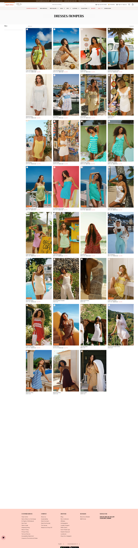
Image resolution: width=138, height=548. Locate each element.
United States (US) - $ (72, 543)
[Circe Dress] (66, 95)
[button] (133, 5)
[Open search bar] (85, 4)
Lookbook (63, 534)
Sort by (29, 26)
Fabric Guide (25, 525)
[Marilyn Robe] (93, 371)
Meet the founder (45, 523)
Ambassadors (64, 523)
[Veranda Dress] (39, 95)
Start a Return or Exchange (29, 519)
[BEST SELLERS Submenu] (57, 8)
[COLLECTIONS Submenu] (88, 8)
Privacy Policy (25, 531)
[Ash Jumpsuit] (121, 233)
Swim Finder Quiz (65, 529)
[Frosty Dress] (93, 49)
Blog (62, 517)
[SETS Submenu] (70, 8)
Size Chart (24, 523)
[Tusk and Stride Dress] (39, 49)
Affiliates (63, 521)
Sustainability (44, 519)
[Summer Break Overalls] (66, 279)
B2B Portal (83, 519)
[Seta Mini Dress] (39, 279)
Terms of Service (26, 534)
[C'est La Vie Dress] (121, 279)
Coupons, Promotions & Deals (29, 538)
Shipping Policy (26, 527)
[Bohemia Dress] (39, 371)
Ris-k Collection (65, 519)
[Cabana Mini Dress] (93, 141)
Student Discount (65, 531)
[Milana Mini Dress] (93, 279)
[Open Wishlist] (129, 4)
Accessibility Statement (28, 536)
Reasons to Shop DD (46, 527)
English (60, 543)
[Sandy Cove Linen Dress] (121, 49)
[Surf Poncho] (93, 233)
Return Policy (25, 529)
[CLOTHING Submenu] (78, 8)
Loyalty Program (65, 525)
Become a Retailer (85, 517)
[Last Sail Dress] (93, 325)
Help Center (25, 517)
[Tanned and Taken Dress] (121, 325)
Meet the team (45, 521)
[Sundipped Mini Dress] (39, 187)
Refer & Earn (64, 527)
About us (43, 517)
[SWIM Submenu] (64, 8)
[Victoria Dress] (121, 95)
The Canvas (44, 525)
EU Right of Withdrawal (28, 521)
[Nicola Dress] (39, 141)
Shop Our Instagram (66, 536)
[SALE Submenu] (101, 8)
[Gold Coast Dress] (121, 187)
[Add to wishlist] (27, 29)
